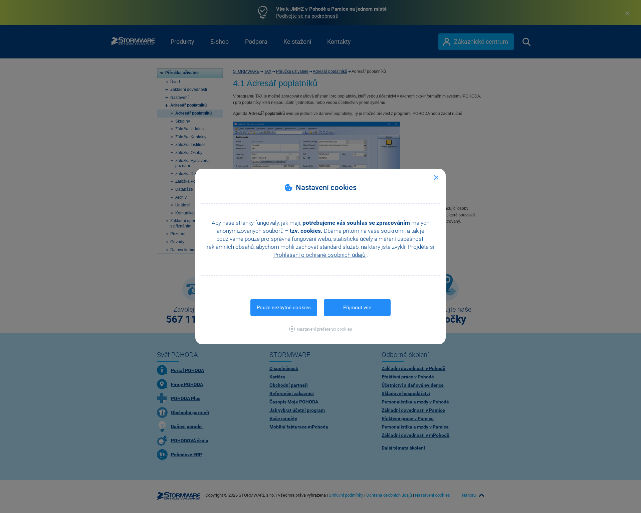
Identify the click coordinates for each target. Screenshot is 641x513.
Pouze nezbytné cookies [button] (284, 308)
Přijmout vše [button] (357, 308)
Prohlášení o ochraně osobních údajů (320, 254)
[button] (320, 329)
